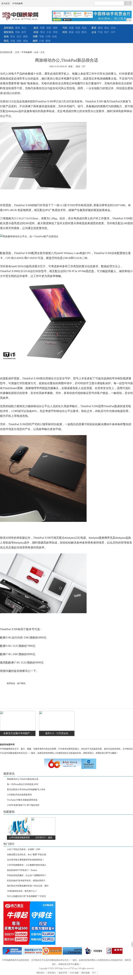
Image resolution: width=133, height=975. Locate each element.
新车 (23, 32)
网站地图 (85, 973)
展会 (106, 28)
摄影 (25, 36)
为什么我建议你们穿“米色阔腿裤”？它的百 (26, 896)
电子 (106, 32)
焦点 (23, 28)
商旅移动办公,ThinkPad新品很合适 (22, 779)
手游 (100, 32)
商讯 (6, 41)
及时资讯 (9, 28)
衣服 (12, 41)
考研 (55, 32)
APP (113, 32)
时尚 (65, 32)
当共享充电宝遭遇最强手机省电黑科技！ (25, 860)
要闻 (17, 28)
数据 (71, 32)
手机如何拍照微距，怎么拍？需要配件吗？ (26, 875)
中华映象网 (17, 3)
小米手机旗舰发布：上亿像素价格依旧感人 (26, 865)
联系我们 (52, 973)
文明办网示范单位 (52, 951)
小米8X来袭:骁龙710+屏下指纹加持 (23, 805)
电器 (84, 28)
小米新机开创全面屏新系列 (19, 794)
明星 (42, 28)
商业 (12, 36)
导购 (17, 32)
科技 (36, 32)
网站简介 (41, 973)
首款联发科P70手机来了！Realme (22, 870)
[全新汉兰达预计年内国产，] (18, 730)
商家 (19, 41)
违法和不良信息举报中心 (12, 951)
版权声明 (63, 973)
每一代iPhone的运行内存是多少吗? (22, 784)
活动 (113, 28)
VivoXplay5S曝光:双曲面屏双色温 (22, 800)
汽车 (65, 28)
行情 (48, 36)
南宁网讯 (21, 683)
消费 (35, 36)
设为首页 (5, 3)
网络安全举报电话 (32, 951)
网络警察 (92, 951)
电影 (55, 28)
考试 (42, 32)
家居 (93, 28)
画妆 (25, 41)
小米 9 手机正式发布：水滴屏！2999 (23, 849)
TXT (94, 973)
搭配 (48, 28)
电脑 (71, 28)
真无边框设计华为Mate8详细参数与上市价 (26, 789)
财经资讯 (9, 32)
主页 (17, 52)
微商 (35, 41)
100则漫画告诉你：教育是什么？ (22, 891)
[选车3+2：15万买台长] (56, 730)
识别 (77, 32)
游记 (19, 36)
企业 (93, 32)
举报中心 (72, 951)
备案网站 (113, 951)
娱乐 (36, 28)
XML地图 (74, 973)
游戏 (6, 36)
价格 (54, 36)
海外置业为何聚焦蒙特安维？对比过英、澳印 (27, 886)
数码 (84, 32)
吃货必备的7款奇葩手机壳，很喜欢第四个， (27, 880)
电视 (77, 28)
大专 (48, 32)
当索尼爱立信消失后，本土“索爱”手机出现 (26, 854)
